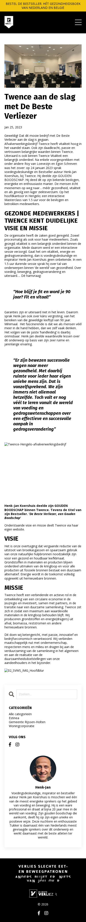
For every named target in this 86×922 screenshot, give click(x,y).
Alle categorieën (20, 714)
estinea (14, 718)
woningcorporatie (21, 726)
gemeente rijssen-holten (27, 722)
